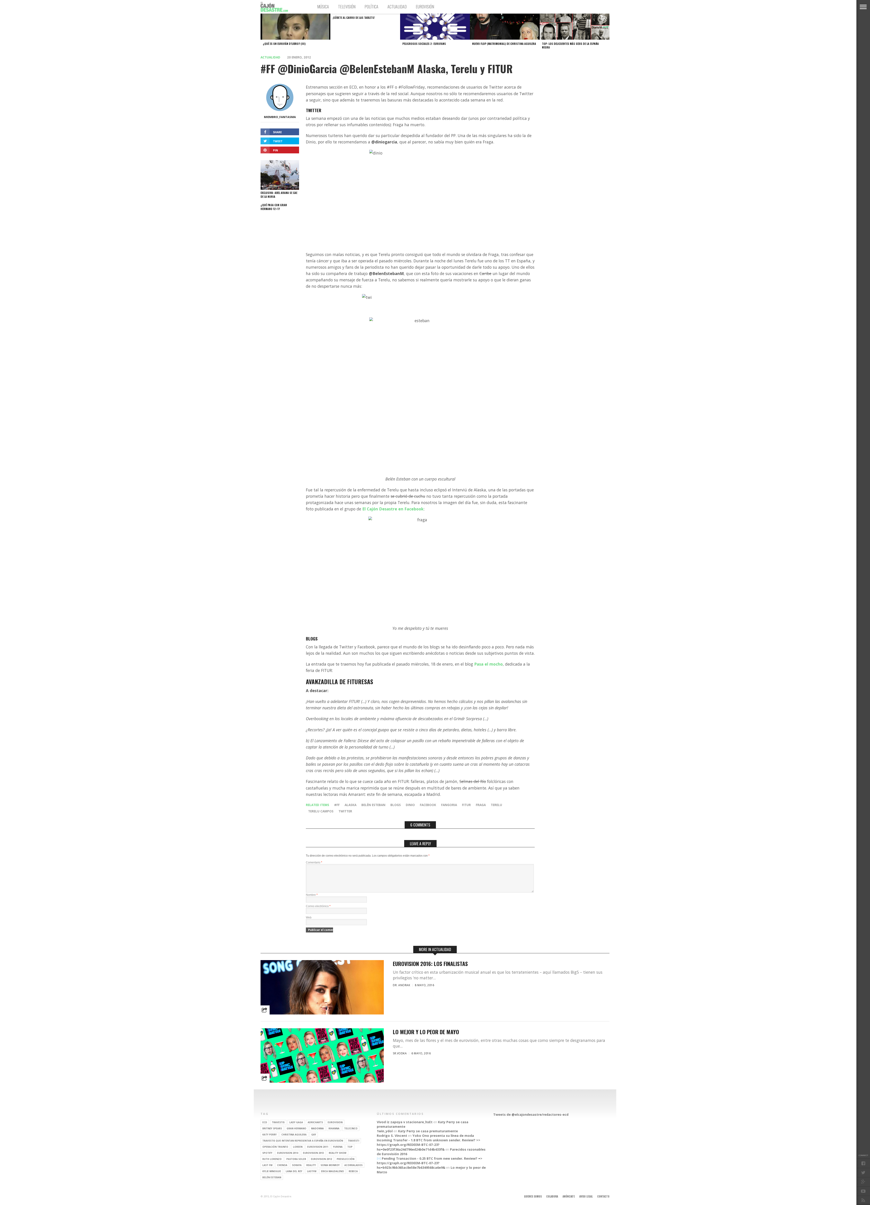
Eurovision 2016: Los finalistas (430, 963)
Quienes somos (533, 1196)
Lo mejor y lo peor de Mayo (426, 1031)
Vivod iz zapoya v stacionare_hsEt (405, 1122)
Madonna (317, 1128)
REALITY (311, 1165)
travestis (278, 1122)
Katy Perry (269, 1134)
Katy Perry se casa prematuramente (428, 1131)
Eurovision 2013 (313, 1152)
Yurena (338, 1146)
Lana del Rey (294, 1171)
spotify (267, 1152)
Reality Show (337, 1152)
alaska (350, 805)
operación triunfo (275, 1146)
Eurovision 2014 (287, 1152)
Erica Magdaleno (332, 1171)
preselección (345, 1159)
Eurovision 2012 (321, 1159)
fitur (466, 805)
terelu (496, 805)
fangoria (449, 805)
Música (323, 7)
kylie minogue (271, 1171)
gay (313, 1134)
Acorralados (353, 1165)
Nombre (312, 894)
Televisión (346, 7)
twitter (345, 811)
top (350, 1146)
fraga (481, 805)
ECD (264, 1122)
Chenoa (282, 1165)
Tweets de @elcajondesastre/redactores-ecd (530, 1114)
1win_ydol (385, 1131)
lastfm (311, 1171)
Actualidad (397, 7)
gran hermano (296, 1128)
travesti (353, 1140)
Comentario (314, 862)
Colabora (552, 1196)
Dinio (410, 805)
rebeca (353, 1171)
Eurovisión (425, 7)
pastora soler (296, 1159)
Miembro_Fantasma (280, 117)
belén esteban (373, 805)
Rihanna (334, 1128)
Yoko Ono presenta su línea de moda (443, 1135)
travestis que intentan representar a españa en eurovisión (302, 1140)
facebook (428, 805)
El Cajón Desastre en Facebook (393, 509)
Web (309, 917)
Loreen (297, 1146)
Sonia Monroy (330, 1165)
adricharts (315, 1122)
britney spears (272, 1128)
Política (371, 7)
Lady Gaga (296, 1122)
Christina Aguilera (294, 1134)
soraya (297, 1165)
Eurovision (335, 1122)
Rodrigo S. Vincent (392, 1135)
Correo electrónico (318, 906)
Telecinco (351, 1128)
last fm (267, 1165)
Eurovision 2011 (317, 1146)
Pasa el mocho (488, 664)
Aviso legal (586, 1196)
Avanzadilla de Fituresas (339, 681)
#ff (337, 805)
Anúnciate (569, 1196)
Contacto (603, 1196)
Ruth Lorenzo (272, 1159)
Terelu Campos (321, 811)
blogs (395, 805)
